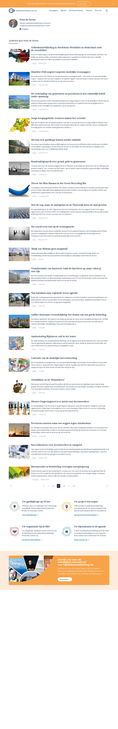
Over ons (98, 10)
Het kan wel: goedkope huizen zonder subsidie (56, 139)
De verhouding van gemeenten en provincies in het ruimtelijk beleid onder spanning (68, 95)
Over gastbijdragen (29, 515)
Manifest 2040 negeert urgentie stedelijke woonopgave (61, 72)
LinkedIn (25, 29)
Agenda (63, 10)
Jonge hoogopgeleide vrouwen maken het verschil (58, 118)
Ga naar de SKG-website (31, 540)
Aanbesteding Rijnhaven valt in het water (53, 336)
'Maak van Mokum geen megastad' (49, 248)
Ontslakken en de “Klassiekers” (48, 379)
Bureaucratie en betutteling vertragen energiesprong (60, 466)
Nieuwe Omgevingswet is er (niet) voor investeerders (60, 401)
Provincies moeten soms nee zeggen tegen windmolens (61, 423)
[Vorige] (11, 486)
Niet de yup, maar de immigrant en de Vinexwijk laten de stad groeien (69, 204)
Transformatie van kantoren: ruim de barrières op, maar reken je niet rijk (66, 270)
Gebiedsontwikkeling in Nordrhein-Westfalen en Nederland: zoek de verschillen (66, 49)
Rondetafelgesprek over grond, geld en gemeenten (58, 161)
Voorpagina (53, 10)
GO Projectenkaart (76, 10)
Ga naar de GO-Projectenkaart (85, 515)
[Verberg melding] (113, 3)
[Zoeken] (106, 10)
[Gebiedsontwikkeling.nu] (28, 10)
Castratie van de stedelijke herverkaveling (54, 358)
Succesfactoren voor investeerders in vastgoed (56, 444)
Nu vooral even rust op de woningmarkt (52, 226)
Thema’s (89, 10)
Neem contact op (80, 540)
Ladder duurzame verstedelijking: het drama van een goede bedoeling (68, 314)
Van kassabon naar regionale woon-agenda (54, 293)
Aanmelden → (65, 579)
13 (74, 486)
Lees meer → (84, 4)
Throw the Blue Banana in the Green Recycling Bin (58, 183)
